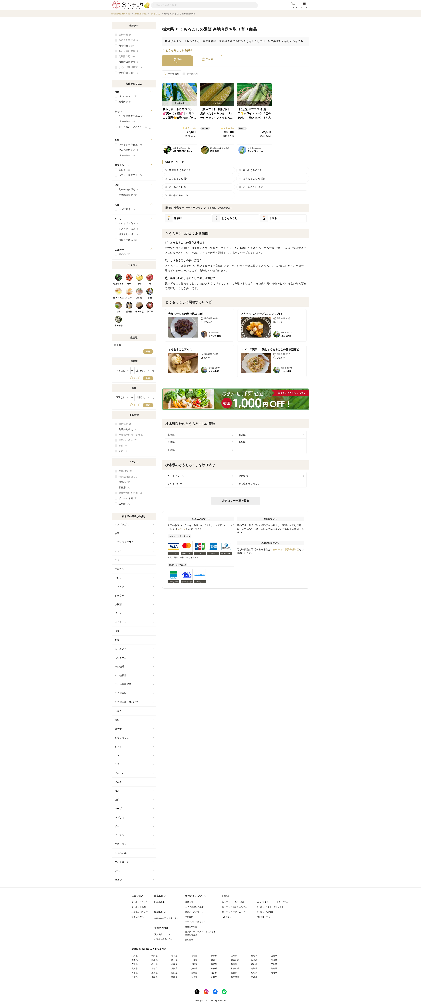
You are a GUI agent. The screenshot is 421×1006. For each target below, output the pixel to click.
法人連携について (162, 934)
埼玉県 (174, 960)
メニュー (304, 7)
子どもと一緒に (129, 229)
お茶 (118, 311)
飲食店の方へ (138, 917)
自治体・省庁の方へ (163, 939)
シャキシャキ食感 (130, 144)
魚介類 (139, 297)
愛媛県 (234, 973)
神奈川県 (235, 960)
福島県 (254, 956)
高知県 (254, 973)
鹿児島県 (235, 977)
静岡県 (234, 964)
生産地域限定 (127, 195)
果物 (139, 283)
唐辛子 (118, 728)
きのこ (118, 577)
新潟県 (254, 960)
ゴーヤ (118, 613)
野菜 (129, 283)
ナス (117, 755)
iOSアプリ (227, 917)
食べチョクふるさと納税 (233, 902)
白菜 (117, 799)
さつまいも (121, 622)
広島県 (154, 973)
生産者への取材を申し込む (166, 918)
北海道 (171, 434)
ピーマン (119, 835)
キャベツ (119, 586)
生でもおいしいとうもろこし (134, 128)
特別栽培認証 (127, 476)
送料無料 (125, 34)
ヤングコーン (122, 862)
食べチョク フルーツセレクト (270, 907)
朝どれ (124, 254)
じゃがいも (121, 648)
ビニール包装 (127, 498)
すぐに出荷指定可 (130, 67)
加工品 (150, 311)
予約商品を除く (129, 72)
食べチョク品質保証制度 (286, 549)
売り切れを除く (129, 45)
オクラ (118, 551)
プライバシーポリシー (195, 922)
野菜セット (118, 283)
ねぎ (117, 790)
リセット (136, 378)
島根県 (274, 968)
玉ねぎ (118, 711)
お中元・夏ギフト (130, 175)
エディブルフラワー (125, 542)
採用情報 (189, 939)
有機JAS (125, 471)
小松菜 (118, 604)
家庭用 (124, 487)
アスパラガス (122, 524)
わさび (118, 879)
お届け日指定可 (129, 62)
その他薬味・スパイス (126, 702)
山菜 (117, 631)
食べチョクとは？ (140, 902)
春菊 (117, 640)
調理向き (125, 101)
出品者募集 (159, 902)
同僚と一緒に (127, 239)
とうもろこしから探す (179, 50)
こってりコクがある (131, 116)
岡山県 (135, 973)
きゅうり (119, 595)
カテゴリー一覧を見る (235, 500)
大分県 (194, 977)
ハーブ (118, 808)
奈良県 (214, 968)
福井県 (154, 964)
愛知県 (254, 964)
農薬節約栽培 (127, 429)
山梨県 (242, 442)
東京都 (214, 960)
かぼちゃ (119, 569)
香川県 (214, 973)
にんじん (119, 773)
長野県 (171, 449)
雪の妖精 (243, 476)
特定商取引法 (191, 927)
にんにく (119, 782)
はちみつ (129, 297)
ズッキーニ (121, 657)
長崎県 (154, 977)
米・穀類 (139, 311)
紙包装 (124, 503)
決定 (148, 378)
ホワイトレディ (176, 483)
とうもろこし (122, 737)
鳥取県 (254, 968)
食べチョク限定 (129, 189)
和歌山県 (235, 968)
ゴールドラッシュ (177, 476)
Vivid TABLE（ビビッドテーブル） (273, 902)
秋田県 (214, 956)
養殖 (123, 445)
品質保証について (140, 912)
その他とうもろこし (249, 483)
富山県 (274, 960)
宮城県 (194, 956)
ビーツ (118, 826)
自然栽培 (125, 424)
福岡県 (274, 973)
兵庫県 (194, 968)
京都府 (154, 968)
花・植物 (118, 325)
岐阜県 (214, 964)
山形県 (234, 956)
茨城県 (242, 434)
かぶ (117, 560)
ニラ (117, 764)
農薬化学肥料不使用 (131, 435)
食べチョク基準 (139, 907)
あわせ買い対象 (129, 51)
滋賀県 (135, 968)
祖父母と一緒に (129, 234)
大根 (117, 719)
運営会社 (189, 902)
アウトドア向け (129, 223)
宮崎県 (214, 977)
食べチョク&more (265, 912)
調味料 (129, 311)
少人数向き (126, 209)
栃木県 (135, 960)
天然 (123, 451)
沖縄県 (254, 977)
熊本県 (174, 977)
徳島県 (194, 973)
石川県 (135, 964)
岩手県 (174, 956)
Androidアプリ (263, 917)
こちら (181, 528)
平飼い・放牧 (127, 440)
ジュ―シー (126, 121)
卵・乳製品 (118, 297)
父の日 (124, 169)
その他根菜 (121, 675)
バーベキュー (127, 96)
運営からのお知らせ (194, 912)
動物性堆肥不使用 (130, 493)
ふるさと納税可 (129, 40)
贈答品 (124, 482)
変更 (148, 351)
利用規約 (189, 917)
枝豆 (117, 533)
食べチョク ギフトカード (233, 912)
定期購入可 (192, 74)
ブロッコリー (122, 844)
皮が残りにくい (129, 150)
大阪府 (174, 968)
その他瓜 (119, 666)
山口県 (174, 973)
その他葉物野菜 (123, 684)
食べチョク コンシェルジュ (234, 907)
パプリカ (119, 817)
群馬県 (154, 960)
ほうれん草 (121, 853)
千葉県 (171, 442)
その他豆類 (121, 693)
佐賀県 (135, 977)
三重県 (274, 964)
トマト (118, 746)
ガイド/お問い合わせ (194, 907)
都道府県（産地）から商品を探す (149, 949)
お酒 (150, 297)
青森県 (154, 956)
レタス (118, 870)
